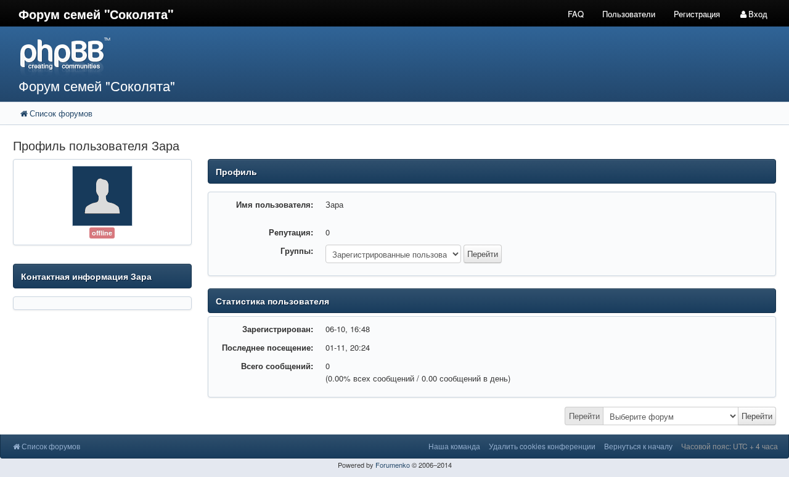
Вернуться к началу (638, 446)
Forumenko (392, 465)
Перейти (584, 416)
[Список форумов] (295, 56)
